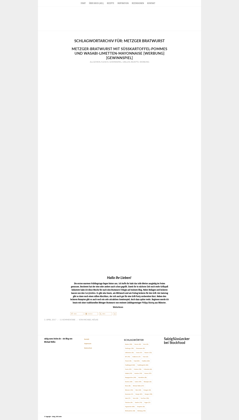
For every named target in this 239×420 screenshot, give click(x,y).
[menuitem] (83, 3)
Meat (128, 386)
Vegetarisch (130, 406)
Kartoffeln (142, 377)
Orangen (147, 390)
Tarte (135, 398)
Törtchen (129, 402)
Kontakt (86, 339)
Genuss (147, 373)
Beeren (138, 344)
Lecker (138, 382)
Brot (145, 344)
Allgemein (95, 62)
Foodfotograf (130, 365)
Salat (127, 398)
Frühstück (148, 369)
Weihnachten (130, 411)
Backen (128, 344)
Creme (139, 352)
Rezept (139, 394)
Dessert (148, 352)
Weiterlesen (118, 307)
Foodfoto (146, 361)
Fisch (145, 357)
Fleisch (104, 62)
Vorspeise (141, 406)
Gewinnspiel (115, 62)
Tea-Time (145, 398)
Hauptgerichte (130, 377)
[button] (76, 313)
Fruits (128, 369)
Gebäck (128, 373)
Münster (129, 390)
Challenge (129, 348)
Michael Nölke (90, 320)
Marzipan (147, 382)
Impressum (87, 343)
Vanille (138, 402)
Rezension (129, 394)
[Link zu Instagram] (195, 10)
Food (137, 361)
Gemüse (138, 373)
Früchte (137, 369)
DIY (127, 357)
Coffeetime (129, 352)
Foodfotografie (142, 365)
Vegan (147, 402)
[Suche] (158, 3)
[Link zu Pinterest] (199, 10)
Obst (138, 390)
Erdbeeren (136, 357)
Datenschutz (88, 348)
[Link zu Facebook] (192, 10)
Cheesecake (140, 348)
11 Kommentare (67, 320)
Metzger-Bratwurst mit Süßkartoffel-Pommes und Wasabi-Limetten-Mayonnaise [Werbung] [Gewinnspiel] (119, 53)
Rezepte (135, 62)
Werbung (144, 62)
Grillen (126, 62)
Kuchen (128, 382)
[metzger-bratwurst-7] (119, 169)
